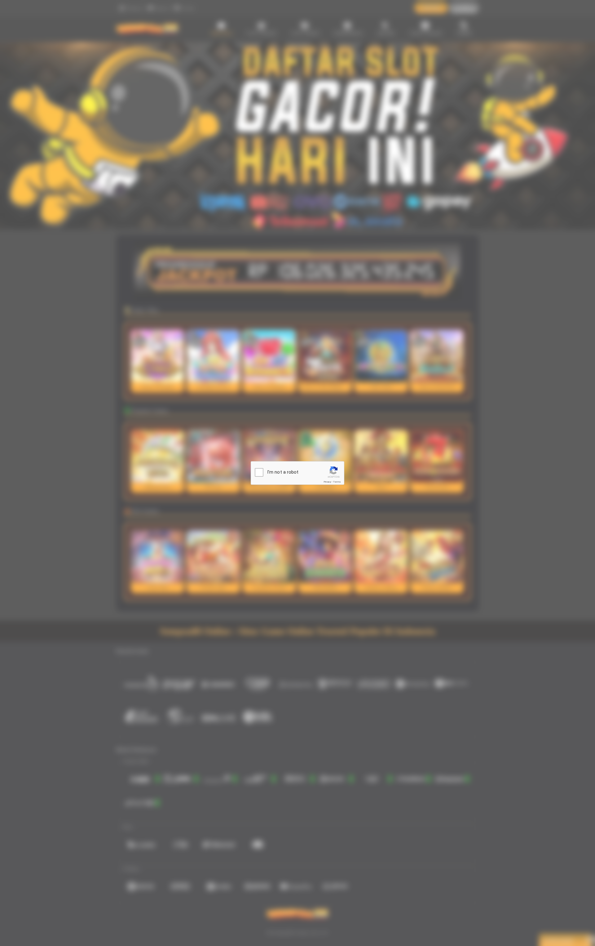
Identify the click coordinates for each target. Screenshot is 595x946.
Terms (337, 481)
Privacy (327, 481)
